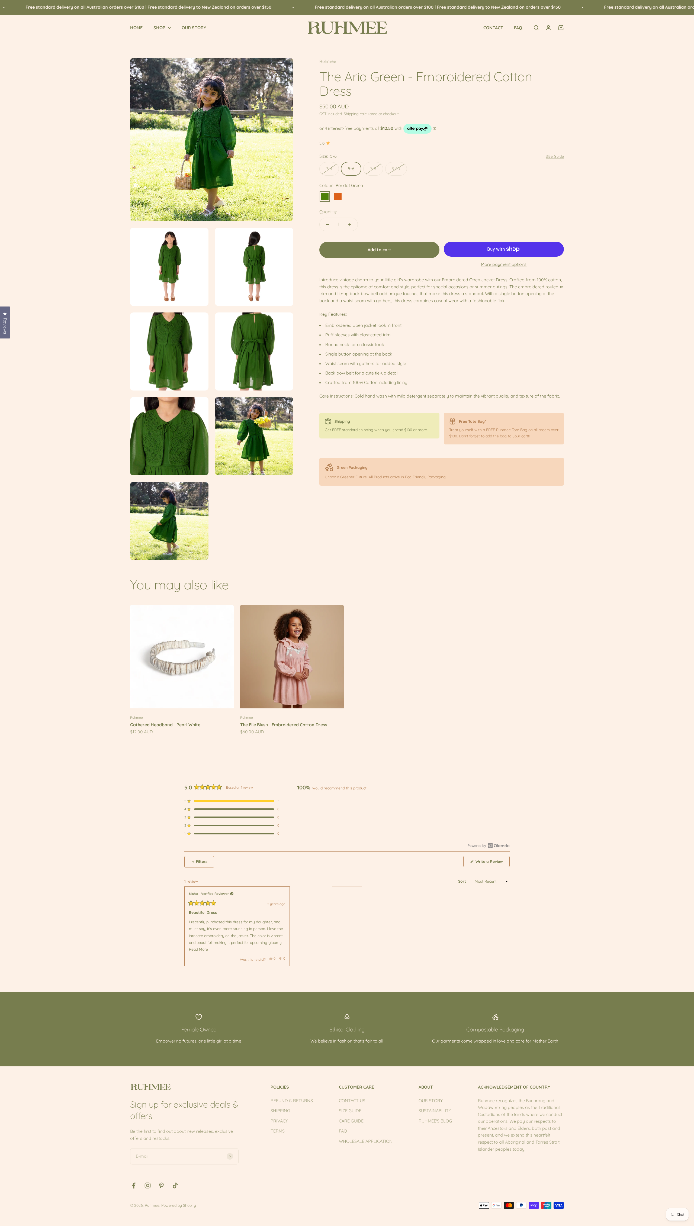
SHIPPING (280, 1110)
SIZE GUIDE (350, 1110)
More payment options (503, 264)
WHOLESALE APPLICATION (366, 1141)
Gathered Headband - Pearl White (165, 724)
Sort (462, 881)
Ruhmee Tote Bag (511, 429)
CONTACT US (352, 1100)
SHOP (159, 27)
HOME (136, 27)
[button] (231, 801)
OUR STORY (194, 27)
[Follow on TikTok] (175, 1185)
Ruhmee (327, 61)
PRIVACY (279, 1121)
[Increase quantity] (350, 224)
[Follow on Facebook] (133, 1185)
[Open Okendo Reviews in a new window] (489, 845)
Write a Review (492, 863)
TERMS (278, 1131)
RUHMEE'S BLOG (435, 1121)
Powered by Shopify (178, 1205)
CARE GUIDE (351, 1121)
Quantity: (328, 211)
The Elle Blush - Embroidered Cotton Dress (283, 724)
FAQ (518, 27)
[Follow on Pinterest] (161, 1185)
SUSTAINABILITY (435, 1110)
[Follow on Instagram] (147, 1185)
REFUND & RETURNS (292, 1100)
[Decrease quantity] (327, 224)
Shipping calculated (360, 113)
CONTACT (493, 27)
